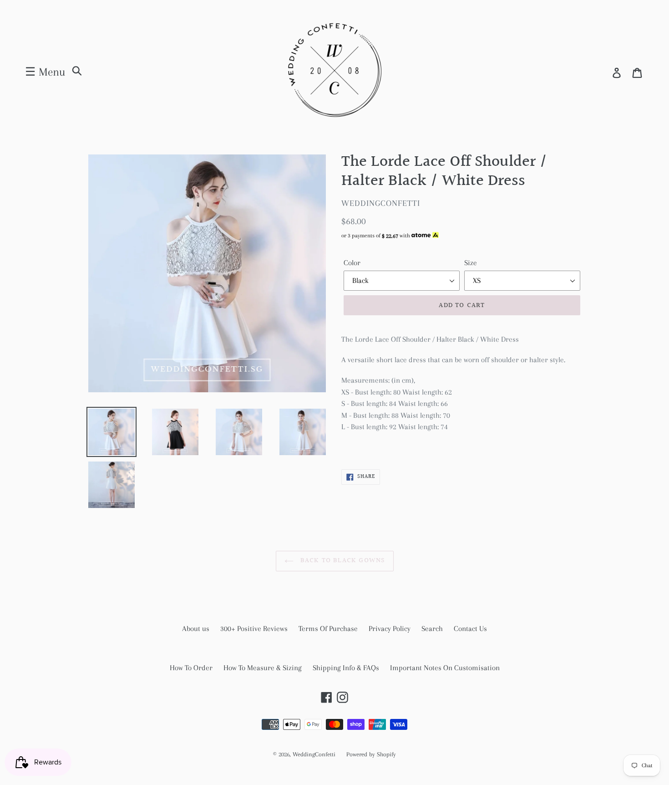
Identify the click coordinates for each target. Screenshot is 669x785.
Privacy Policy (390, 628)
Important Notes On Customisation (445, 667)
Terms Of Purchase (328, 628)
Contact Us (470, 628)
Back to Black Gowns (341, 560)
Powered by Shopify (371, 754)
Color (352, 262)
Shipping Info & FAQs (346, 667)
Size (470, 262)
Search (432, 628)
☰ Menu (45, 71)
